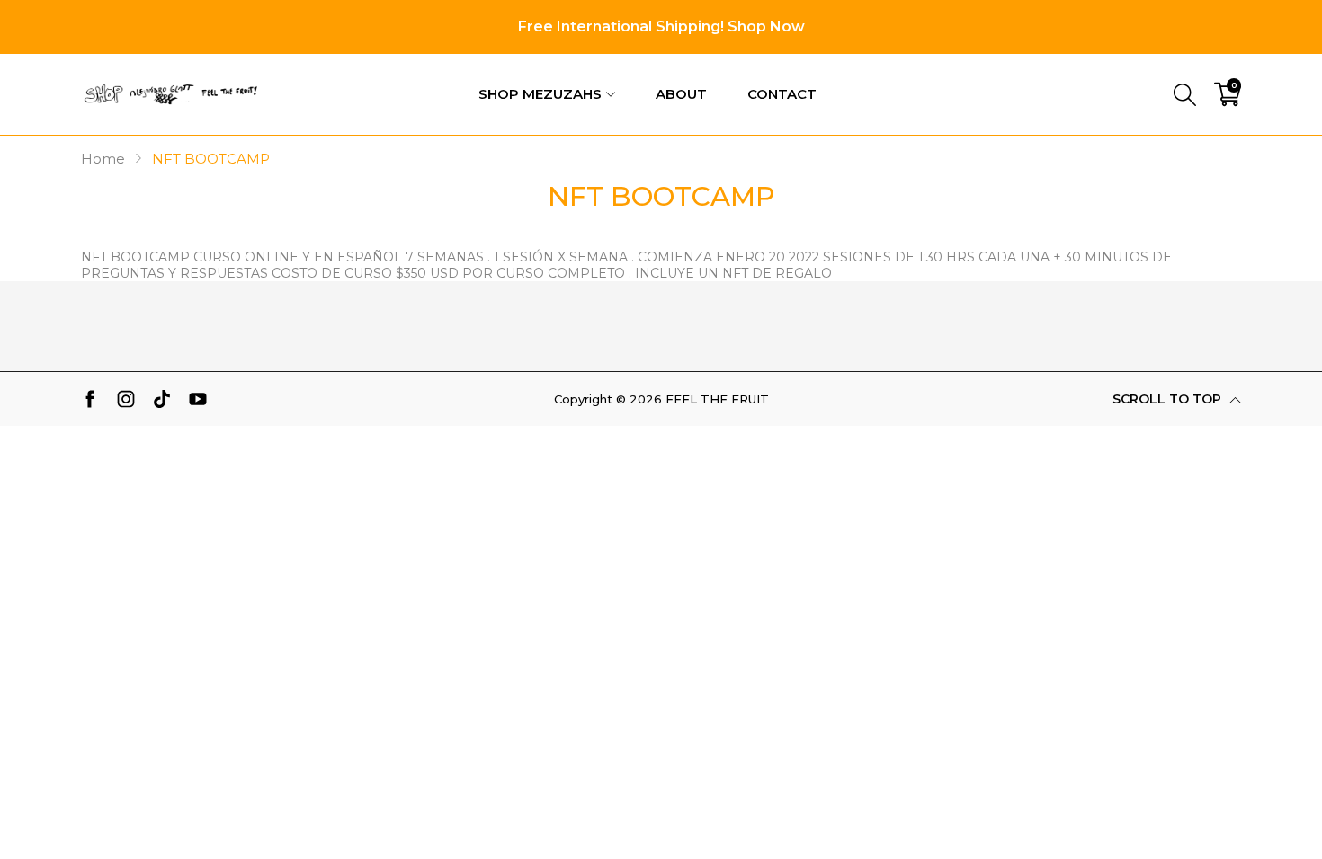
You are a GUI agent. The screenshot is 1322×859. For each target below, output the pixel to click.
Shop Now (766, 26)
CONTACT (782, 93)
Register (1210, 67)
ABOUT (681, 93)
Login (1123, 67)
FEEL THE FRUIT (717, 399)
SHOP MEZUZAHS (540, 93)
